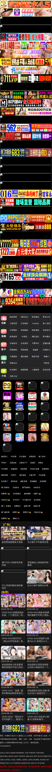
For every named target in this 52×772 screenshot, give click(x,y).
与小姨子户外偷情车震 (38, 542)
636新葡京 (17, 493)
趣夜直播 (23, 481)
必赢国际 (14, 469)
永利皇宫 (36, 487)
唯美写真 (35, 356)
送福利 (32, 462)
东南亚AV (46, 330)
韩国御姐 (24, 330)
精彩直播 (4, 475)
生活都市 (13, 369)
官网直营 (32, 456)
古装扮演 (13, 343)
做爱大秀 (27, 506)
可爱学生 (35, 343)
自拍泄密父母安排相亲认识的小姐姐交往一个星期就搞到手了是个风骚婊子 (38, 668)
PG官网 (14, 456)
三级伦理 (13, 323)
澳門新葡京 (26, 487)
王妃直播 (42, 475)
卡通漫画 (13, 356)
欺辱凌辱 (13, 336)
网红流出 (35, 336)
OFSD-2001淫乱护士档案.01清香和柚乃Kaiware (38, 719)
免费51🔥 (37, 493)
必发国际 (43, 481)
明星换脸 (24, 349)
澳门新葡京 (5, 487)
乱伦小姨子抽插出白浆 (38, 585)
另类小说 (13, 376)
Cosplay (35, 323)
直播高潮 (45, 469)
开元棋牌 (22, 456)
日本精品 (24, 323)
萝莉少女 (46, 317)
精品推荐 (13, 317)
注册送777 (23, 462)
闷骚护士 (46, 349)
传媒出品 (13, 363)
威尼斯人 (4, 456)
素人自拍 (46, 323)
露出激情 (24, 356)
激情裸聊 (27, 493)
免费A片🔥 (27, 512)
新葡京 (40, 462)
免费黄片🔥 (5, 518)
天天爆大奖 (26, 500)
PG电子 (4, 462)
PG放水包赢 (34, 469)
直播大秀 (36, 506)
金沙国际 (37, 500)
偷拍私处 (14, 481)
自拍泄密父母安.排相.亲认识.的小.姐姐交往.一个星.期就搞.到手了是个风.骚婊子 (38, 694)
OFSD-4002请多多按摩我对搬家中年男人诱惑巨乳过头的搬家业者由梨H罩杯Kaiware (38, 616)
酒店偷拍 (22, 475)
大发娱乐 (15, 487)
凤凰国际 (23, 469)
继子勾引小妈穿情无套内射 (12, 563)
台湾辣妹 (13, 330)
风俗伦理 (46, 369)
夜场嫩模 (33, 481)
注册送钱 (13, 462)
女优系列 (24, 343)
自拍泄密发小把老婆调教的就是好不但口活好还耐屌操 (12, 667)
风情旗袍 (13, 349)
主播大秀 (32, 475)
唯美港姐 (35, 330)
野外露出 (46, 336)
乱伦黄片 (4, 481)
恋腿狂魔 (46, 343)
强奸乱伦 (24, 317)
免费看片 (17, 506)
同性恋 (46, 363)
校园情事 (24, 369)
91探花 (24, 336)
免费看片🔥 (5, 493)
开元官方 (16, 500)
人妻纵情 (35, 369)
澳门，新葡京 (6, 506)
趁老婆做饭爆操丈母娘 (12, 542)
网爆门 (46, 356)
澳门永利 (42, 456)
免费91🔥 (16, 512)
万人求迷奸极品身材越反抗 (12, 586)
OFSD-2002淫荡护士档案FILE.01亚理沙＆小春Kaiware (38, 641)
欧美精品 (35, 317)
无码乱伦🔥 (5, 500)
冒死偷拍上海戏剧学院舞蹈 (38, 563)
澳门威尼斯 (5, 512)
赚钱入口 (16, 518)
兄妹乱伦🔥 (38, 512)
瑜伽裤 (35, 349)
